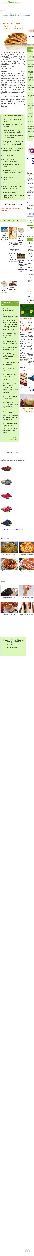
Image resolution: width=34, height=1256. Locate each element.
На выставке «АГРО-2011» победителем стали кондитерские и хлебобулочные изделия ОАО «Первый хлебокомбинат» (14, 247)
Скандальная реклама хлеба (12, 181)
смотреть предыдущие (13, 432)
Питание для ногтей (27, 591)
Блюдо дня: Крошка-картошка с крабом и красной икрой (10, 370)
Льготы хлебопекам (10, 189)
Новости (6, 633)
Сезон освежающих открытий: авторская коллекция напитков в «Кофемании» (10, 409)
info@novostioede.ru (13, 640)
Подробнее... (24, 354)
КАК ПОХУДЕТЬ (30, 290)
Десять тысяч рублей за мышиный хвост (4, 234)
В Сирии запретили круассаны (13, 282)
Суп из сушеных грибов (30, 255)
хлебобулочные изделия (10, 207)
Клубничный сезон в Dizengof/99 (10, 336)
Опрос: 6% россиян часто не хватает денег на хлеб (12, 185)
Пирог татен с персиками (9, 564)
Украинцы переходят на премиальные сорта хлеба (12, 130)
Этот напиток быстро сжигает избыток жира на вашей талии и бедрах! (30, 319)
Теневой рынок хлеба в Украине (10, 176)
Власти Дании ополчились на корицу (13, 120)
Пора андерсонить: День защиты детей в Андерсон (9, 349)
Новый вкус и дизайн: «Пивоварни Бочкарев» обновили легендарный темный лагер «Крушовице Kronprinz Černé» (10, 318)
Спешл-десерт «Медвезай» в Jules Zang (10, 329)
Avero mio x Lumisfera (9, 363)
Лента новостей (10, 10)
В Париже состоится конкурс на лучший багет (13, 136)
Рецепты (14, 633)
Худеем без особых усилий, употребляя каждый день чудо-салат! (30, 347)
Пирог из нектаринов (27, 547)
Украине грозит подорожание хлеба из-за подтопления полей (13, 149)
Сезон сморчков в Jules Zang (11, 357)
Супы (29, 239)
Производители (24, 10)
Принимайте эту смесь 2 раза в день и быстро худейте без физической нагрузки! (30, 333)
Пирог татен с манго (9, 547)
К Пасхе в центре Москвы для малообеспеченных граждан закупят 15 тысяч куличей (13, 142)
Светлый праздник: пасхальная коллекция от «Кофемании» (10, 398)
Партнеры (9, 635)
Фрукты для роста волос (9, 591)
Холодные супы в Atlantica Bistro (10, 341)
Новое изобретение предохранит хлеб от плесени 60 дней (13, 170)
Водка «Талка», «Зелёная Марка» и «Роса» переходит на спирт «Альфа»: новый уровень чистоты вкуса (10, 421)
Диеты (20, 633)
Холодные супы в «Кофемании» (10, 303)
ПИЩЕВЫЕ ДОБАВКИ (30, 221)
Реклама (18, 635)
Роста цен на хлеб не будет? (4, 284)
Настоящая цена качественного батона (10, 158)
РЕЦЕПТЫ (30, 236)
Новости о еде (5, 14)
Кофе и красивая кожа (9, 608)
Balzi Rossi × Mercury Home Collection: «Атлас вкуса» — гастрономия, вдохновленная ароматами (11, 381)
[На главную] (8, 5)
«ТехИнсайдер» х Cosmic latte (11, 391)
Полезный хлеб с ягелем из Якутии (12, 164)
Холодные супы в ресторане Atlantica (10, 309)
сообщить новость (13, 446)
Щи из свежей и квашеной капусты (30, 275)
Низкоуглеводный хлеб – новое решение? (13, 125)
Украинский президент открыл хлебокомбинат (13, 194)
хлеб (6, 206)
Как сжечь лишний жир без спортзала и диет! (30, 307)
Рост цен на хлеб (8, 154)
